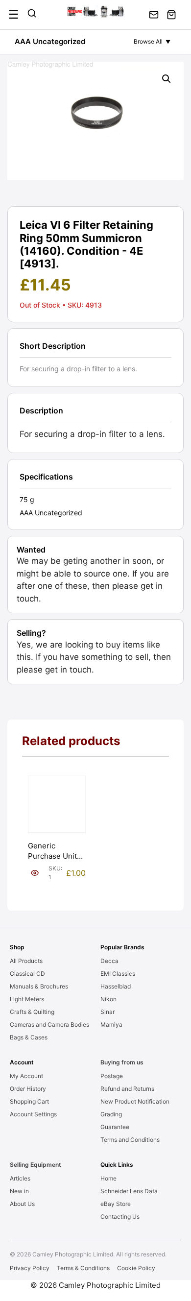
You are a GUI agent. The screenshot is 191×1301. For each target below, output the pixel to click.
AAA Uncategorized (50, 41)
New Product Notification (134, 1101)
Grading (111, 1114)
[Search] (31, 14)
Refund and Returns (127, 1088)
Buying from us (121, 1062)
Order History (28, 1088)
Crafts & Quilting (32, 1011)
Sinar (107, 1011)
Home (108, 1178)
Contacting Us (120, 1216)
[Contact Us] (154, 15)
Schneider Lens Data (129, 1191)
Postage (111, 1076)
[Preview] (35, 873)
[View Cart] (171, 15)
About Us (22, 1203)
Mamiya (111, 1024)
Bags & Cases (29, 1037)
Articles (20, 1178)
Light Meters (27, 999)
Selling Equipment (35, 1164)
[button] (166, 79)
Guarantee (114, 1127)
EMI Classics (117, 973)
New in (19, 1191)
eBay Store (115, 1203)
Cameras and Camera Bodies (49, 1024)
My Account (26, 1076)
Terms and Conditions (130, 1139)
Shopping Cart (29, 1101)
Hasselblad (115, 986)
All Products (26, 960)
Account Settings (33, 1114)
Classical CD (27, 973)
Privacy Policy (29, 1268)
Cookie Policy (136, 1268)
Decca (109, 960)
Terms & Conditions (83, 1268)
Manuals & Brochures (39, 986)
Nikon (108, 999)
